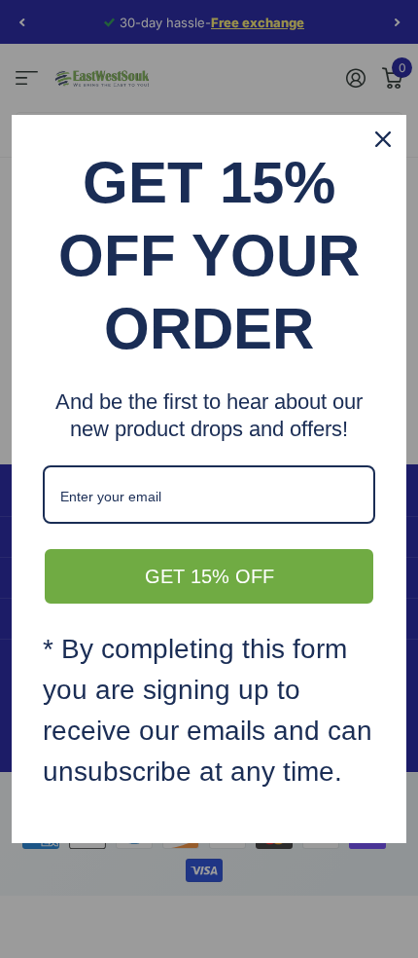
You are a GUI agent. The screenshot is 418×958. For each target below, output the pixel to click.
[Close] (383, 139)
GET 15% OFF (209, 576)
